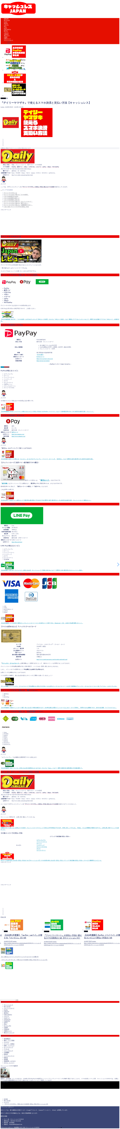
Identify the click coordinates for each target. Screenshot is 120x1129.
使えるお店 (7, 20)
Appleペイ (7, 1018)
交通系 (5, 37)
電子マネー (7, 35)
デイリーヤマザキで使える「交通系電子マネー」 (18, 205)
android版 (6, 367)
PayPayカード (40, 356)
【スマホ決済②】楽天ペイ (12, 198)
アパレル (6, 1049)
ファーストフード (9, 1056)
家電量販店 (7, 1038)
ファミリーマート (42, 841)
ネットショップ (8, 1047)
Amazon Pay (7, 1019)
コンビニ (3, 98)
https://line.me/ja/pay (17, 542)
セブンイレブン (41, 840)
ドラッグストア (8, 1050)
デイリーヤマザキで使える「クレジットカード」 (18, 201)
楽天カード (15, 432)
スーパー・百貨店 (9, 1044)
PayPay (5, 22)
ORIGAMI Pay (7, 29)
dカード (9, 43)
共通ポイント (7, 38)
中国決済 (6, 34)
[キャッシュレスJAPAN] (18, 15)
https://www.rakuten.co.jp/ (18, 436)
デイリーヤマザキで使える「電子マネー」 (16, 203)
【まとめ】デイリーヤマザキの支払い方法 (16, 206)
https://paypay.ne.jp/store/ (43, 360)
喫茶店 (6, 1057)
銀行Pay (6, 31)
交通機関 (6, 1052)
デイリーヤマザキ (42, 847)
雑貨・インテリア (9, 1045)
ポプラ (38, 848)
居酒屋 (6, 1059)
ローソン (39, 843)
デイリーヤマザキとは (10, 193)
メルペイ (6, 32)
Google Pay (7, 1021)
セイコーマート (41, 850)
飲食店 (6, 1054)
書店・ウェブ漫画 (9, 1040)
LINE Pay (6, 25)
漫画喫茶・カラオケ (10, 1061)
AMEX (9, 41)
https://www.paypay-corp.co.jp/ (45, 358)
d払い (5, 26)
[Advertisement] (50, 222)
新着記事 (6, 18)
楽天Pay (6, 23)
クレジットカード (8, 40)
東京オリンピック (9, 1032)
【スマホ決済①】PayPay (11, 196)
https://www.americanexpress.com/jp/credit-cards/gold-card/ (52, 659)
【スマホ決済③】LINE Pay (12, 199)
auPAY (5, 28)
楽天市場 (4, 483)
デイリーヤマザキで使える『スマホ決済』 (16, 194)
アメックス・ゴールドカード (10, 663)
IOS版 (2, 367)
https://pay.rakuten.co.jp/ (18, 434)
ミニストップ (40, 845)
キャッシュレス (8, 1005)
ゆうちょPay (7, 1025)
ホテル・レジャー (9, 1063)
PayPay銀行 (40, 354)
